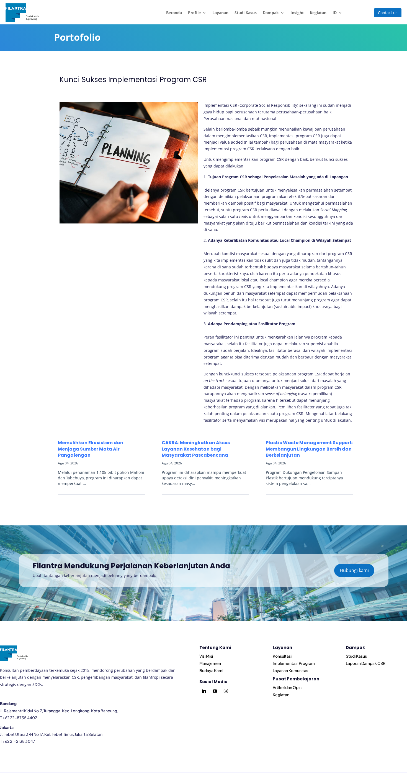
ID (335, 12)
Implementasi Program (294, 663)
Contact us (388, 12)
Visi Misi (206, 656)
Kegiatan (318, 12)
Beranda (174, 12)
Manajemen (210, 663)
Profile (194, 12)
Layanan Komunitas (290, 670)
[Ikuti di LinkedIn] (203, 690)
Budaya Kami (211, 670)
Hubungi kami (354, 570)
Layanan (220, 12)
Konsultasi (282, 656)
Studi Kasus (246, 12)
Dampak (271, 12)
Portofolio (77, 37)
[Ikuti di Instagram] (225, 690)
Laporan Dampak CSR (365, 663)
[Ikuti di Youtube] (214, 690)
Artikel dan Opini (287, 687)
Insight (297, 12)
